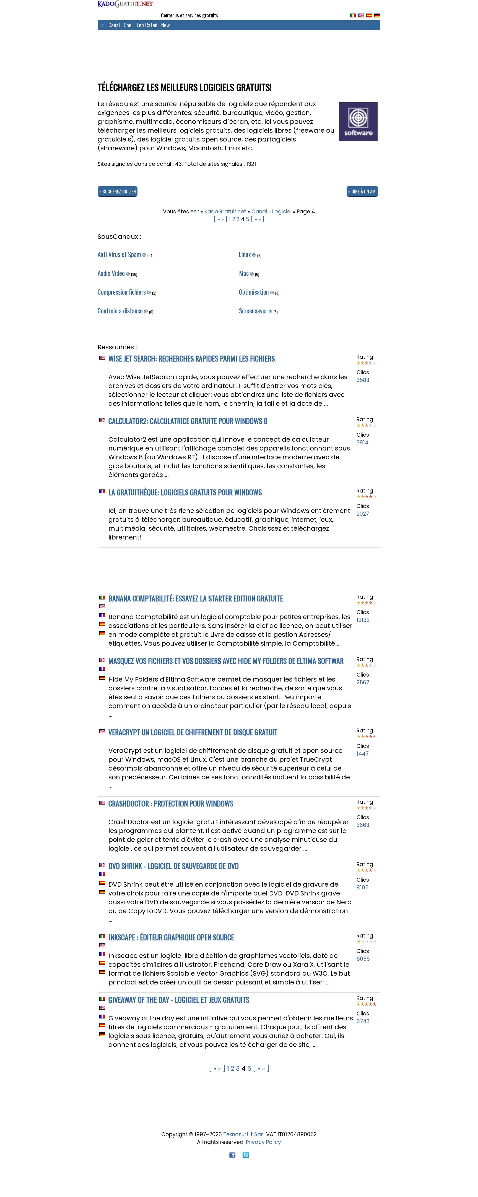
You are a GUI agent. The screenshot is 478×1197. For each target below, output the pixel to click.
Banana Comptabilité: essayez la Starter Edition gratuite (195, 598)
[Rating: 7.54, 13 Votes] (366, 604)
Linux (245, 254)
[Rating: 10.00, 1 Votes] (366, 1006)
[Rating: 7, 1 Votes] (366, 364)
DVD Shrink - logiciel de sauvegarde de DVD (173, 865)
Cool (128, 25)
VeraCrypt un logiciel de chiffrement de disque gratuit (192, 732)
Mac (244, 273)
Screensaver (254, 310)
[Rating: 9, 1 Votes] (366, 738)
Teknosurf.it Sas (243, 1134)
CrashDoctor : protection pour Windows (170, 803)
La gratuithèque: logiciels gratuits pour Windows (185, 492)
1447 (363, 754)
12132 (363, 620)
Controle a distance (121, 310)
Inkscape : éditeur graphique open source (171, 937)
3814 (362, 442)
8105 (362, 887)
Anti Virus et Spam (120, 254)
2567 (363, 682)
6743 (363, 1021)
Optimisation (254, 292)
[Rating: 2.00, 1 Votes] (366, 943)
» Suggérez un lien (117, 191)
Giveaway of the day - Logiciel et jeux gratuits (178, 999)
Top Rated (146, 25)
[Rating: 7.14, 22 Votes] (366, 872)
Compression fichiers (122, 292)
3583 (363, 380)
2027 (363, 514)
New (165, 25)
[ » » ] (220, 219)
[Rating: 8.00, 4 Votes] (366, 498)
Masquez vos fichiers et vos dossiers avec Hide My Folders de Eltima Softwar (226, 660)
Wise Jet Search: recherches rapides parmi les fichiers (191, 358)
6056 (363, 959)
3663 (363, 825)
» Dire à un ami (362, 191)
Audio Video (112, 273)
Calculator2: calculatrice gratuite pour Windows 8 (187, 420)
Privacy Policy (263, 1142)
